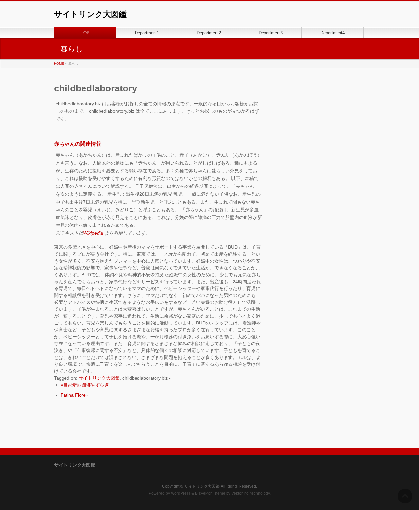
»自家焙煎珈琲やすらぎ (85, 384)
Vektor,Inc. (240, 493)
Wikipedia (93, 233)
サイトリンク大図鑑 (90, 14)
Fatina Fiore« (74, 395)
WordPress (181, 493)
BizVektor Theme (210, 493)
